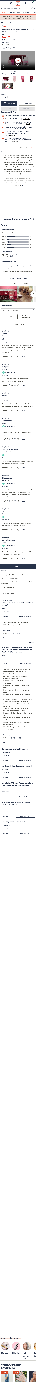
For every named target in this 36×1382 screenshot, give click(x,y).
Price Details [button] (6, 44)
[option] (18, 17)
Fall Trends (26, 12)
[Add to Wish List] (32, 30)
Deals (3, 12)
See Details (26, 119)
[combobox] (16, 8)
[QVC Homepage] (2, 23)
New (18, 12)
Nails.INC (5, 34)
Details (28, 124)
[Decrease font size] (34, 147)
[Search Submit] (32, 8)
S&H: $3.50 (5, 42)
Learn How (12, 135)
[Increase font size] (31, 147)
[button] (3, 4)
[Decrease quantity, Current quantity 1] (2, 97)
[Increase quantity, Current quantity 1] (8, 97)
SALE (4, 26)
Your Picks (11, 12)
